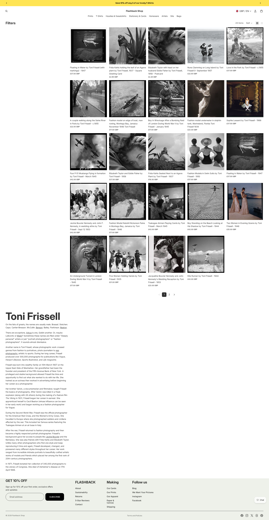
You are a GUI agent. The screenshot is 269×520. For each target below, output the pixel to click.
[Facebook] (242, 515)
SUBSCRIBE (54, 497)
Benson (39, 327)
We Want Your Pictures (143, 492)
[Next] (174, 294)
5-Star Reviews (82, 500)
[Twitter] (252, 515)
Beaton (63, 327)
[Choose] (102, 60)
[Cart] (261, 11)
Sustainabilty (81, 492)
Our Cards (111, 488)
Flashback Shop (18, 515)
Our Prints (111, 492)
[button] (249, 23)
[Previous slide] (7, 3)
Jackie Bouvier (52, 436)
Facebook (136, 500)
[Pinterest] (261, 515)
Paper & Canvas (110, 501)
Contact (79, 504)
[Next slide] (260, 3)
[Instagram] (247, 515)
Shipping (111, 507)
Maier (19, 336)
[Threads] (256, 515)
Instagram (137, 496)
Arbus (29, 332)
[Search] (6, 11)
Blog (134, 488)
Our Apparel (112, 496)
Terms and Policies (134, 516)
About (78, 488)
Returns (78, 496)
